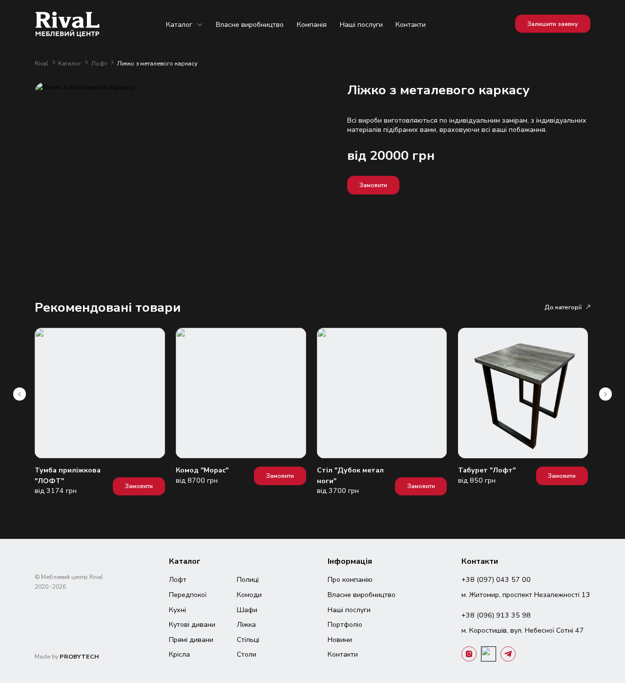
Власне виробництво (250, 24)
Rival (42, 63)
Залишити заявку (552, 24)
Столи (246, 654)
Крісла (179, 654)
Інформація (350, 561)
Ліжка (246, 624)
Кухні (177, 610)
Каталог (179, 24)
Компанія (312, 24)
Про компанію (350, 579)
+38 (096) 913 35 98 (496, 615)
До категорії (563, 307)
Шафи (247, 610)
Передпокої (188, 594)
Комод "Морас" (202, 470)
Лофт (100, 63)
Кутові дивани (192, 624)
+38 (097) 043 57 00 (496, 579)
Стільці (248, 639)
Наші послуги (361, 24)
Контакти (411, 24)
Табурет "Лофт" (487, 470)
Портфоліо (345, 624)
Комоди (249, 594)
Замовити (373, 185)
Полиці (248, 579)
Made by (67, 656)
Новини (340, 639)
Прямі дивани (191, 639)
